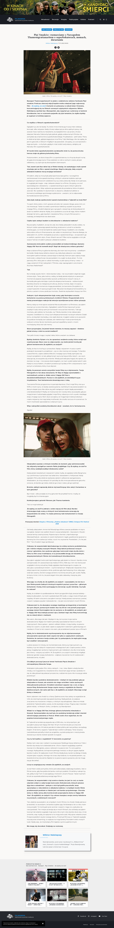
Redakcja (85, 924)
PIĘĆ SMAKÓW (46, 29)
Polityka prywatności (101, 924)
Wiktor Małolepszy (52, 43)
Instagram (94, 916)
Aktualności (45, 19)
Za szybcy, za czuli (39, 106)
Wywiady (68, 29)
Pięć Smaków (49, 865)
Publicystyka (73, 19)
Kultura (83, 19)
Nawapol (41, 865)
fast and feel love (31, 865)
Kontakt (92, 924)
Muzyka (64, 19)
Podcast (91, 19)
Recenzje (55, 19)
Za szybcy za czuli (60, 865)
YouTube (104, 916)
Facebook (83, 916)
